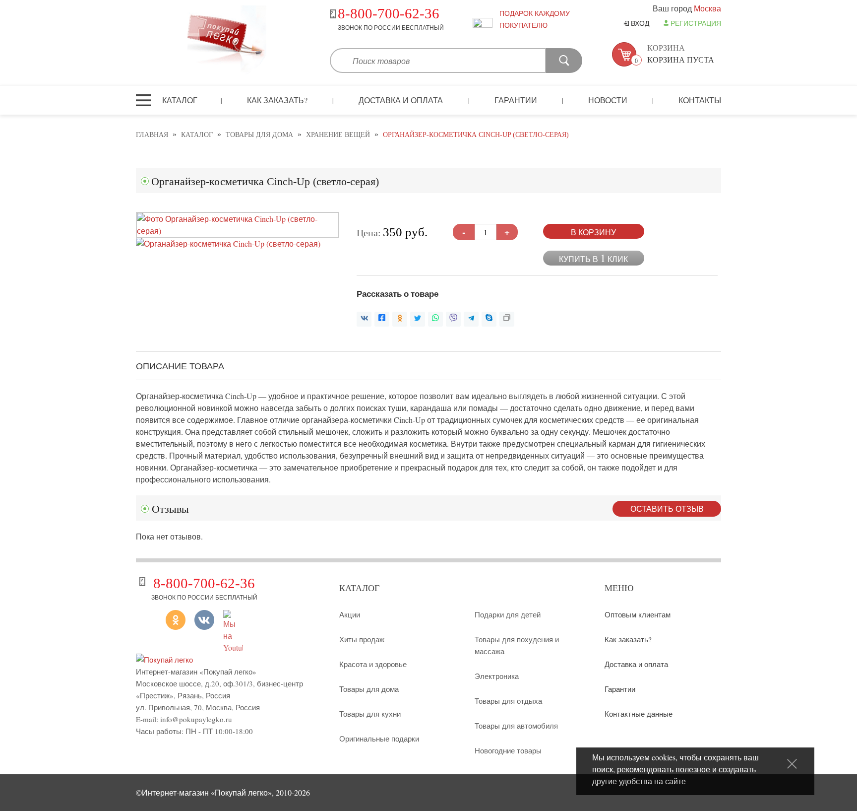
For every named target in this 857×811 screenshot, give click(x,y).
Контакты (699, 100)
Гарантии (515, 100)
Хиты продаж (361, 639)
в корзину (593, 232)
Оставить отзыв (667, 508)
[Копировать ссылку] (506, 319)
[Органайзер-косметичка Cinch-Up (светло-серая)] (237, 230)
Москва (707, 8)
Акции (349, 614)
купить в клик (593, 258)
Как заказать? (277, 100)
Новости (607, 100)
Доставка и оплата (401, 100)
